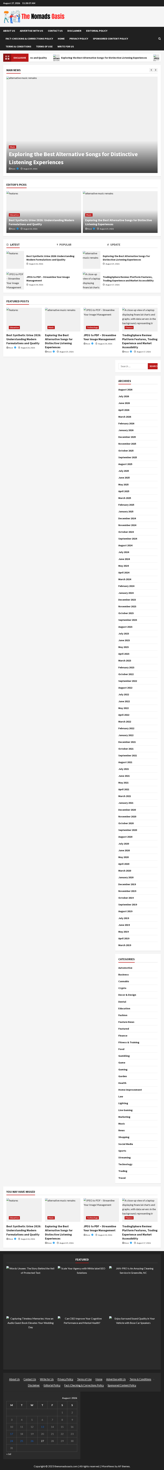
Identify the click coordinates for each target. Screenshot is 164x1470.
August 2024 (125, 545)
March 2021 (124, 796)
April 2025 (123, 491)
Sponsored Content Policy (110, 38)
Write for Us (65, 46)
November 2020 (127, 816)
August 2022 (125, 687)
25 (21, 1440)
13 (42, 1426)
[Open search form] (159, 38)
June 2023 (124, 640)
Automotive (125, 967)
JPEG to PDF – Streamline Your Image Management (15, 281)
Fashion (122, 1015)
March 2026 (124, 416)
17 (11, 1433)
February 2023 (126, 667)
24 (11, 1440)
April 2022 (123, 714)
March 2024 (124, 579)
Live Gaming (125, 1110)
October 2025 (126, 450)
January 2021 (125, 802)
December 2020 (127, 809)
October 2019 (126, 897)
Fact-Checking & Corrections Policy (29, 38)
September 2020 (127, 830)
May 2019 (123, 931)
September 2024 (127, 538)
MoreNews (108, 1466)
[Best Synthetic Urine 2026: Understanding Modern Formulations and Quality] (24, 319)
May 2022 (123, 708)
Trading (122, 1171)
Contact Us (55, 30)
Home (61, 38)
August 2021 (125, 762)
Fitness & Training (128, 1042)
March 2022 (124, 721)
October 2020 (126, 823)
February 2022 (126, 728)
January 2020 (125, 877)
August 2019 (125, 911)
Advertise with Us (31, 30)
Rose (13, 169)
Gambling (124, 1055)
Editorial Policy (96, 30)
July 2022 (123, 694)
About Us (9, 30)
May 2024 (123, 565)
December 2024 (127, 518)
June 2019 (124, 924)
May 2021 (123, 782)
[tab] (31, 245)
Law (120, 1096)
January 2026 (125, 430)
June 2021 (124, 775)
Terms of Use (44, 46)
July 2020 (123, 843)
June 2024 (124, 559)
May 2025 (123, 484)
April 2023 (123, 653)
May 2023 (123, 647)
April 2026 (123, 410)
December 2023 (127, 599)
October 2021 (126, 748)
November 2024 (127, 525)
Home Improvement (130, 1089)
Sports (122, 1150)
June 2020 (124, 850)
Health (122, 1083)
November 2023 (127, 606)
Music (12, 147)
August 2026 (125, 389)
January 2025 (125, 511)
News (121, 1130)
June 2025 (124, 477)
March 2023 (124, 660)
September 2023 (127, 619)
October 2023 (126, 613)
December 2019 (127, 884)
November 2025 (127, 443)
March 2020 (124, 870)
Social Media (125, 1144)
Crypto (122, 988)
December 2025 (127, 436)
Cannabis (123, 981)
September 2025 (127, 457)
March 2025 (124, 498)
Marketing (124, 1116)
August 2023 (125, 626)
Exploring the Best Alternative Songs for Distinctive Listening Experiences (88, 57)
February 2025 (126, 504)
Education (14, 215)
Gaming (122, 1069)
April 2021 (123, 789)
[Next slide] (156, 70)
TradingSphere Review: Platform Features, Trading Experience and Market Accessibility (91, 281)
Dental (122, 1001)
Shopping (123, 1137)
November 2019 (127, 891)
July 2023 (123, 633)
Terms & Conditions (18, 46)
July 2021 (123, 768)
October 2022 (126, 674)
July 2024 (123, 552)
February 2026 (126, 423)
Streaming (124, 1157)
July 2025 (123, 470)
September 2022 (127, 680)
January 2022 (125, 735)
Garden (122, 1076)
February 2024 (126, 586)
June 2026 (124, 403)
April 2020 (123, 863)
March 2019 (124, 945)
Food (121, 1049)
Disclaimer (74, 30)
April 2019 (123, 938)
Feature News (126, 1021)
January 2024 (125, 592)
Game (121, 1062)
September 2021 (127, 755)
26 (32, 1440)
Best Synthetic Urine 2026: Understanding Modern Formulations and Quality (15, 260)
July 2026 (123, 396)
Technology (92, 327)
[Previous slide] (151, 70)
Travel (122, 1177)
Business (123, 974)
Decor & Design (127, 994)
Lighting (123, 1103)
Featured (123, 1028)
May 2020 (123, 857)
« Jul (8, 1453)
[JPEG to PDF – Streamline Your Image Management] (101, 319)
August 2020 (125, 836)
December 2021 (127, 742)
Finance (129, 327)
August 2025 (125, 464)
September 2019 (127, 904)
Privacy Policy (79, 38)
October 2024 (126, 531)
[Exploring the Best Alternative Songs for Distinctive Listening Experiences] (82, 125)
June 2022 (124, 701)
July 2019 (123, 918)
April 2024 (123, 572)
